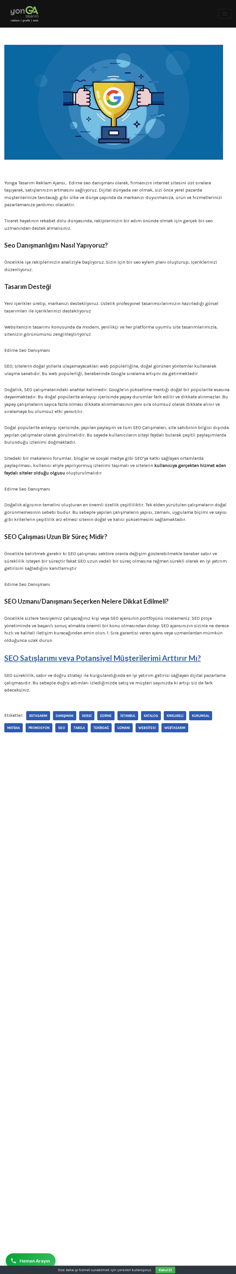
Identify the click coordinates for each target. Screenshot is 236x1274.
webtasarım (174, 728)
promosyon (39, 728)
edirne (106, 716)
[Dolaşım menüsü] (225, 14)
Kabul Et (165, 1270)
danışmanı (64, 716)
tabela (79, 728)
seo (61, 728)
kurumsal (200, 716)
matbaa (13, 728)
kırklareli (175, 716)
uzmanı (123, 728)
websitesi (147, 728)
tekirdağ (101, 728)
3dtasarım (38, 716)
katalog (151, 716)
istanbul (127, 716)
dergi (87, 716)
